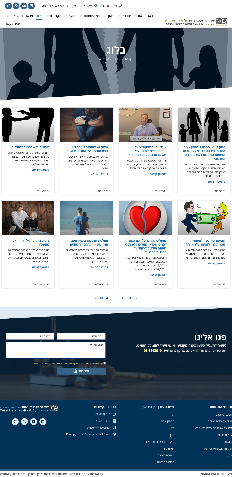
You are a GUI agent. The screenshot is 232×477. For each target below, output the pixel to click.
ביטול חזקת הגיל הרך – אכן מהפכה (30, 242)
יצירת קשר (12, 23)
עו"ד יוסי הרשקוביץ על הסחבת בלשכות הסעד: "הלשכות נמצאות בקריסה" (148, 151)
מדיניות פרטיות (165, 462)
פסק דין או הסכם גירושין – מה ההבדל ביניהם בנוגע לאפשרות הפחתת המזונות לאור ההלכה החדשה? (204, 153)
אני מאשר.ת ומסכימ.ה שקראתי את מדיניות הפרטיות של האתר (68, 363)
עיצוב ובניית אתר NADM (216, 474)
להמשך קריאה (216, 181)
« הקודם (132, 298)
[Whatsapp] (16, 6)
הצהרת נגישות (166, 455)
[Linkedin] (31, 6)
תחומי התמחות (94, 16)
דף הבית (127, 59)
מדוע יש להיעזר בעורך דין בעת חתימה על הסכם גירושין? (87, 149)
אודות (138, 16)
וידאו (29, 16)
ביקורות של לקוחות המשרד (159, 442)
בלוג (39, 16)
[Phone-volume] (8, 6)
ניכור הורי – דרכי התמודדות (30, 147)
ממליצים (17, 16)
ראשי (149, 16)
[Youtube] (23, 6)
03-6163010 (153, 350)
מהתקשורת (167, 421)
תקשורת (55, 16)
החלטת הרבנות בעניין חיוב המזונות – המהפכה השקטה (89, 242)
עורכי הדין (124, 16)
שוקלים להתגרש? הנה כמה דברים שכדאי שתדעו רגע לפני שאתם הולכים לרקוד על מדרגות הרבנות (146, 246)
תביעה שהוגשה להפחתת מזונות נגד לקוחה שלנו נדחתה (204, 242)
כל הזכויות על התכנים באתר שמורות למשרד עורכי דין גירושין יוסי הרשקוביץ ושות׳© (51, 474)
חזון (110, 16)
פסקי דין (70, 16)
